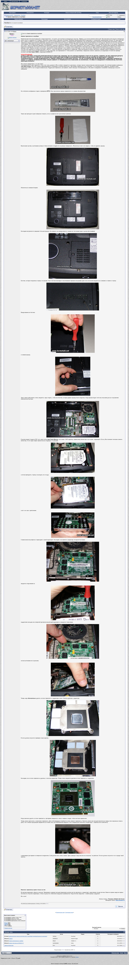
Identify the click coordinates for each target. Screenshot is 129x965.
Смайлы (6, 923)
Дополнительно (14, 1)
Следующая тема (69, 912)
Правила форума (18, 19)
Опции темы (112, 29)
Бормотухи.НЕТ (9, 15)
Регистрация (45, 19)
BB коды (6, 922)
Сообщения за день (96, 19)
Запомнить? (122, 15)
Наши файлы (12, 12)
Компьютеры (17, 15)
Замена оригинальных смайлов (16, 940)
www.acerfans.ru (120, 900)
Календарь (46, 12)
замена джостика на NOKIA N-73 (16, 943)
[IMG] (5, 924)
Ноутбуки (23, 15)
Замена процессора (8, 945)
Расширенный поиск (97, 16)
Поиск (118, 19)
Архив (121, 952)
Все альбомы (67, 19)
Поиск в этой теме (120, 29)
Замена (10, 938)
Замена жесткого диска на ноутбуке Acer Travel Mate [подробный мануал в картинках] (28, 936)
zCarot (77, 957)
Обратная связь (115, 952)
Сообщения (24, 1)
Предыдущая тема (60, 912)
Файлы (5, 1)
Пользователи (30, 12)
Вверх (125, 952)
